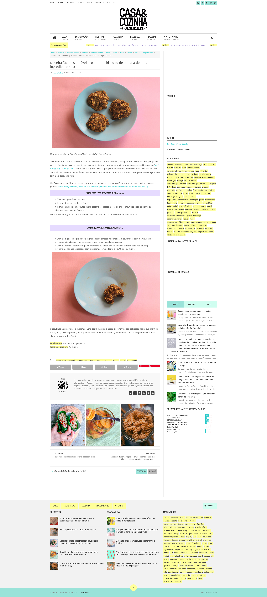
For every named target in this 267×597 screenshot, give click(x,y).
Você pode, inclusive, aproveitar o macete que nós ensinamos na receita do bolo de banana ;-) (103, 186)
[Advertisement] (191, 72)
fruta (122, 53)
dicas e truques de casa (176, 184)
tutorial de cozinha (181, 232)
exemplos (188, 190)
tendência (200, 228)
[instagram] (198, 3)
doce (108, 53)
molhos (199, 203)
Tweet (61, 367)
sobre (60, 3)
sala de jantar (177, 225)
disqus (152, 471)
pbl (176, 209)
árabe (186, 165)
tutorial (170, 232)
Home (53, 53)
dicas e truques (190, 181)
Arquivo (191, 304)
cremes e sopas (187, 177)
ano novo (178, 165)
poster (212, 209)
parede (170, 209)
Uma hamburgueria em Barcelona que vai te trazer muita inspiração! (136, 564)
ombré (175, 206)
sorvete (181, 228)
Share (83, 367)
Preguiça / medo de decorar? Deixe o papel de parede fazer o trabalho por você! (137, 531)
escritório (171, 190)
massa (180, 203)
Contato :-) (211, 506)
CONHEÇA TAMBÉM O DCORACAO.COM (101, 3)
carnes (191, 171)
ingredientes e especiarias (177, 200)
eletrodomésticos (194, 187)
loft (175, 203)
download (181, 187)
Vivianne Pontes (211, 592)
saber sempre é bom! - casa (178, 222)
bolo (184, 168)
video (211, 232)
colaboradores (173, 174)
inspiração (81, 38)
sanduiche (203, 225)
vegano (193, 232)
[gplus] (215, 3)
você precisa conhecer (176, 235)
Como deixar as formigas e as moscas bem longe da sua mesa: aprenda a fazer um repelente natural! (197, 380)
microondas (189, 203)
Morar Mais (207, 203)
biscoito (61, 53)
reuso (192, 219)
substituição (190, 228)
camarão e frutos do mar (177, 171)
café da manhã (73, 53)
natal (169, 206)
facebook (141, 471)
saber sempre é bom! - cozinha (203, 222)
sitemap (80, 3)
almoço (170, 165)
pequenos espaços (192, 209)
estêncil (179, 190)
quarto (195, 212)
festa (169, 193)
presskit (170, 212)
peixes (181, 209)
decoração (171, 181)
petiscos (205, 209)
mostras (100, 38)
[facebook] (207, 3)
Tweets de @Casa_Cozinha (177, 144)
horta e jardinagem (175, 196)
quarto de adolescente (176, 216)
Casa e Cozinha (82, 592)
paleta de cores (199, 206)
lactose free (210, 200)
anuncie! (70, 3)
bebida (170, 168)
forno (115, 53)
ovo (180, 206)
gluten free (206, 193)
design (180, 181)
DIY (168, 187)
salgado (194, 225)
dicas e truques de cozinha (197, 184)
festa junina (177, 193)
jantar (201, 200)
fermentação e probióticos (203, 190)
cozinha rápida (97, 53)
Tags (208, 304)
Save (150, 366)
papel (209, 206)
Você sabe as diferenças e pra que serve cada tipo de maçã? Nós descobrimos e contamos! (137, 553)
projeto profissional (183, 212)
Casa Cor (204, 171)
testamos (209, 228)
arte (205, 165)
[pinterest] (211, 3)
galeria (197, 193)
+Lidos (175, 304)
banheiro (211, 165)
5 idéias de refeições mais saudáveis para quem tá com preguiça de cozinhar (79, 542)
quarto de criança (194, 216)
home (52, 3)
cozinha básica (205, 174)
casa (65, 38)
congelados (185, 174)
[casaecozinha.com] (130, 393)
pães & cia (188, 206)
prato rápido (171, 38)
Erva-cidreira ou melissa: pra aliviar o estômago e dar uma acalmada (117, 45)
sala (168, 225)
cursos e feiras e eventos (204, 177)
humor (186, 196)
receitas (135, 38)
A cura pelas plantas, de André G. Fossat (179, 45)
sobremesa (171, 228)
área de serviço (196, 165)
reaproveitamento (174, 219)
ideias (193, 196)
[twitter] (202, 3)
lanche (129, 53)
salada (186, 225)
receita (137, 53)
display (213, 184)
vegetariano (148, 53)
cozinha (118, 38)
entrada (205, 187)
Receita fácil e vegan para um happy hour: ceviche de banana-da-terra (79, 553)
